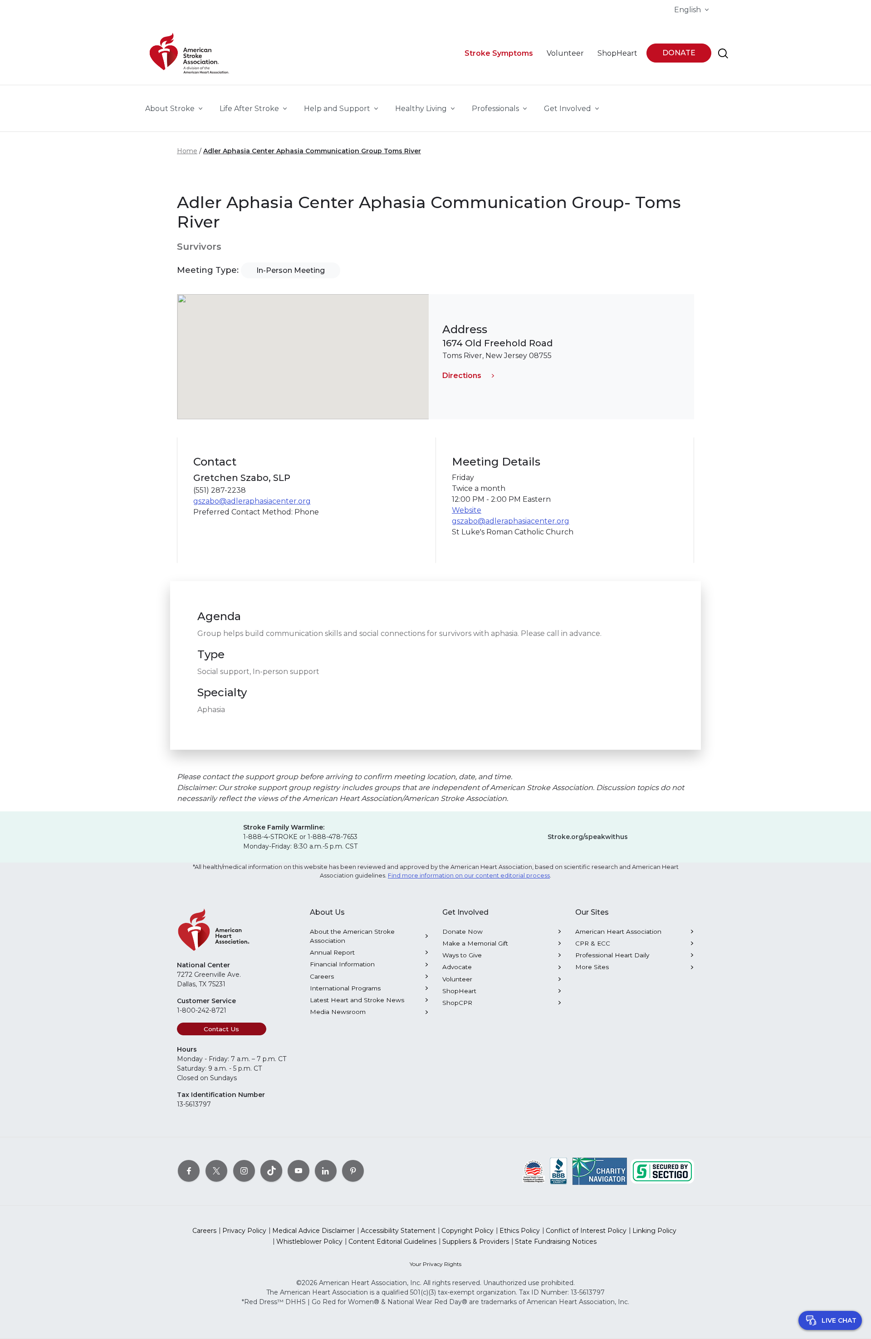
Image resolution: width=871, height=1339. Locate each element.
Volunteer (457, 979)
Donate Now (462, 931)
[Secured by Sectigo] (662, 1171)
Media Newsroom (338, 1011)
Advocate (457, 966)
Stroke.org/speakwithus (588, 837)
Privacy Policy (244, 1231)
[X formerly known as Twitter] (216, 1171)
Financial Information (342, 964)
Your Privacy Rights (435, 1264)
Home (187, 151)
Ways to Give (462, 955)
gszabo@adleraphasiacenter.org (252, 501)
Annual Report (332, 952)
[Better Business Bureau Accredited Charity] (558, 1171)
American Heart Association (618, 931)
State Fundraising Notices (556, 1241)
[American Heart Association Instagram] (244, 1171)
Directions (461, 375)
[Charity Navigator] (600, 1171)
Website (466, 510)
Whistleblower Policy (309, 1241)
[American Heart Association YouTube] (298, 1171)
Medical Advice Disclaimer (313, 1231)
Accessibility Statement (398, 1231)
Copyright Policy (467, 1231)
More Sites (592, 966)
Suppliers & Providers (475, 1241)
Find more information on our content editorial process (469, 875)
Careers (322, 976)
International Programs (345, 988)
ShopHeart (459, 991)
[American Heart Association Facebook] (189, 1171)
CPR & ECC (592, 943)
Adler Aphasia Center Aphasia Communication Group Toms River (312, 151)
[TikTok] (271, 1171)
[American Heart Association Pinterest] (353, 1171)
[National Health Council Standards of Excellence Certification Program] (534, 1171)
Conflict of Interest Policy (586, 1231)
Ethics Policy (519, 1231)
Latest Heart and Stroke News (357, 1000)
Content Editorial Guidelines (392, 1241)
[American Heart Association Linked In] (326, 1171)
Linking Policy (654, 1231)
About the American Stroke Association (352, 936)
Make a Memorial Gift (475, 943)
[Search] (723, 53)
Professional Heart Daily (612, 955)
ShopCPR (457, 1002)
